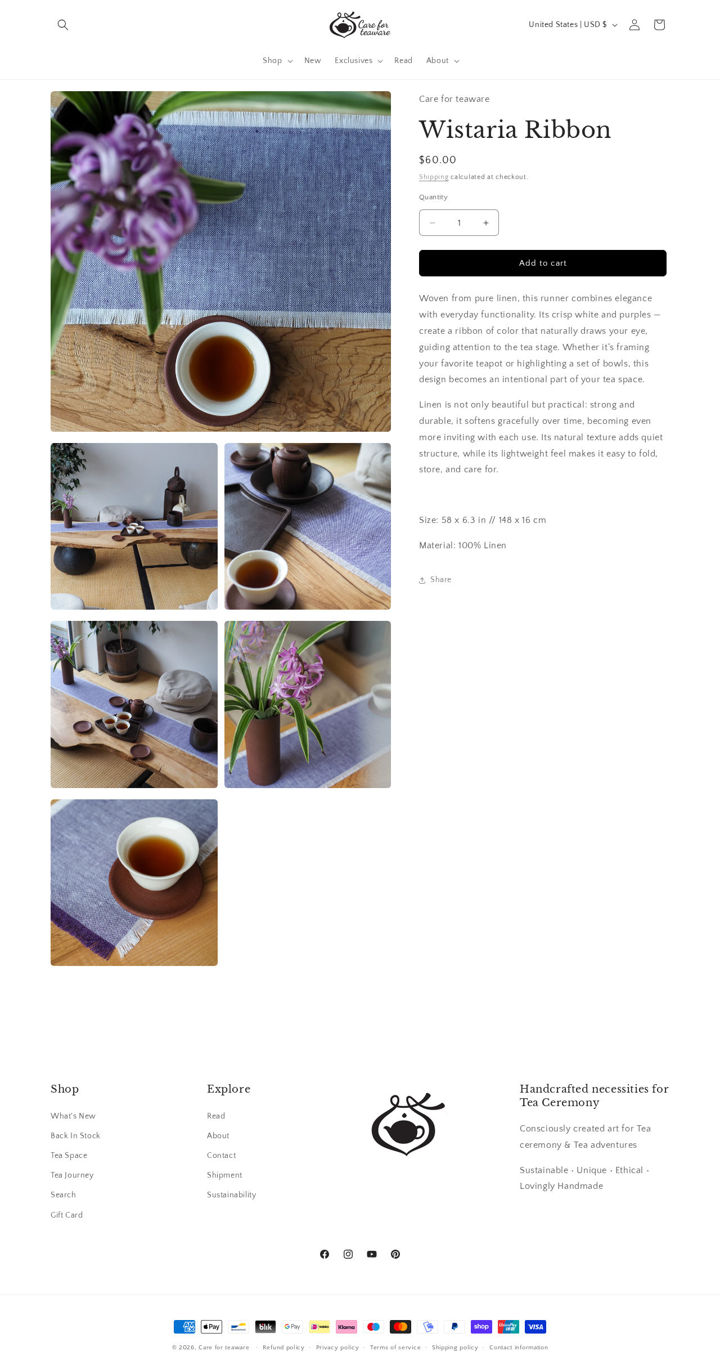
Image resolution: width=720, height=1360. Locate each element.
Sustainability (231, 1195)
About (218, 1135)
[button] (63, 24)
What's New (73, 1116)
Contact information (518, 1347)
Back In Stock (76, 1135)
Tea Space (69, 1155)
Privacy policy (337, 1347)
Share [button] (441, 579)
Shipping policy (455, 1347)
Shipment (224, 1175)
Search (63, 1195)
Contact (221, 1155)
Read (216, 1116)
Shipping (434, 177)
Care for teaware (224, 1347)
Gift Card (67, 1215)
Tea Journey (72, 1175)
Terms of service (395, 1347)
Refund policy (284, 1347)
